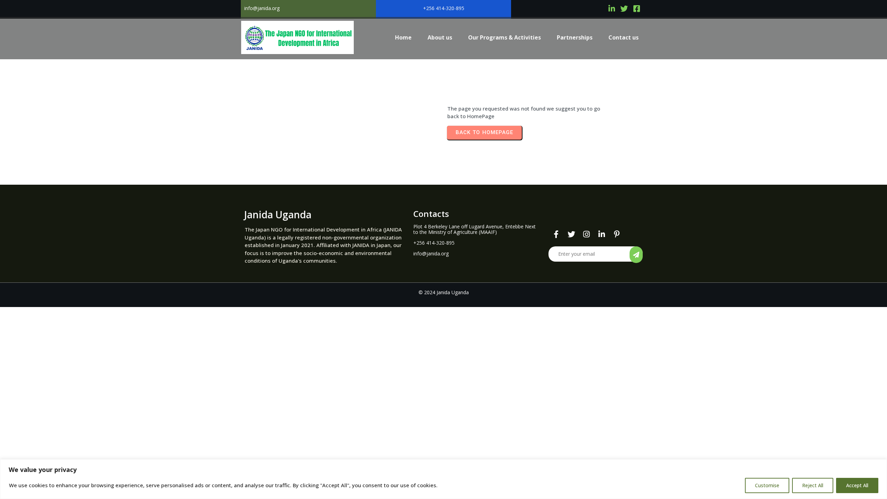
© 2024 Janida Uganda (444, 292)
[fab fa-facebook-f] (556, 234)
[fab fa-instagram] (586, 234)
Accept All (857, 485)
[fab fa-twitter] (624, 8)
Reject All (812, 485)
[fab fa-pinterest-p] (617, 234)
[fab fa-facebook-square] (636, 8)
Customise (767, 485)
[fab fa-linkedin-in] (611, 8)
